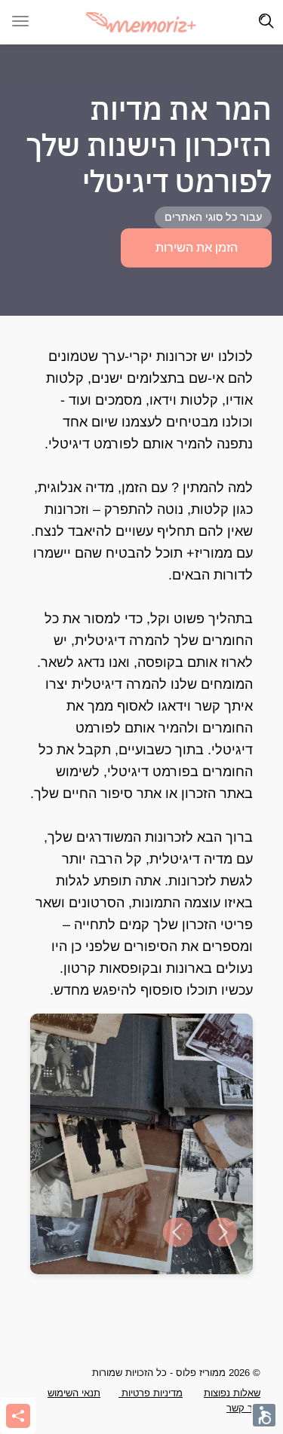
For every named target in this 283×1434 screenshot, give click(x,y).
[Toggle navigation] (266, 21)
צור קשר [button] (243, 1408)
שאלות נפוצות (232, 1393)
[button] (177, 1233)
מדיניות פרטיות (150, 1393)
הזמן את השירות (196, 247)
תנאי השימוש (74, 1393)
